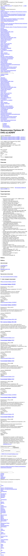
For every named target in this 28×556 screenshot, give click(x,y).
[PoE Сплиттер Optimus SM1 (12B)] (9, 319)
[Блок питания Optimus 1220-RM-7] (9, 302)
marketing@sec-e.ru (7, 444)
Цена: (2, 152)
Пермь (2, 532)
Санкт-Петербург (4, 539)
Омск (2, 529)
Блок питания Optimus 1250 (7, 416)
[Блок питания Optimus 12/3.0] (7, 376)
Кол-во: (2, 153)
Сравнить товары (4, 74)
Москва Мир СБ (4, 519)
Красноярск (3, 511)
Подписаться (15, 447)
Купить (2, 157)
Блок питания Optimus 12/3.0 (7, 379)
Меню (2, 475)
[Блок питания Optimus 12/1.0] (7, 337)
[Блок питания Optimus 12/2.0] (7, 358)
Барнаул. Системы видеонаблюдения (9, 489)
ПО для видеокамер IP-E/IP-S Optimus (9, 276)
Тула (2, 546)
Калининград (4, 506)
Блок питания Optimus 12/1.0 (7, 340)
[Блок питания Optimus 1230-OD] (8, 281)
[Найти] (13, 472)
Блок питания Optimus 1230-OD (8, 284)
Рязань (2, 537)
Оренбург (3, 530)
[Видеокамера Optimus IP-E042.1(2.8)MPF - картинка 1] (13, 136)
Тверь (2, 544)
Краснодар (3, 510)
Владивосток (3, 493)
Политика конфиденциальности (8, 466)
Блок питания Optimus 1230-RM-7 (8, 397)
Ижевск (2, 502)
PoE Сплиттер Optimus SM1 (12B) (8, 321)
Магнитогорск (4, 514)
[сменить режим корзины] (4, 75)
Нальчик (2, 524)
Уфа (1, 550)
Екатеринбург (4, 499)
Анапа (2, 485)
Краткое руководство (5, 269)
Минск (2, 516)
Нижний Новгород (5, 525)
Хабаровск (3, 552)
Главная (2, 473)
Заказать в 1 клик (8, 157)
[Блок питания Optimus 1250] (7, 414)
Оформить (3, 77)
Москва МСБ (3, 520)
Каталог (2, 474)
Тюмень (2, 547)
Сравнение (3, 477)
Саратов (2, 540)
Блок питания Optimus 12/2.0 (7, 360)
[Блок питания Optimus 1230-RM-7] (9, 394)
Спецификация (4, 265)
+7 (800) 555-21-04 (8, 5)
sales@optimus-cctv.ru (13, 453)
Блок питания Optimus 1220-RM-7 (8, 304)
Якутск (2, 554)
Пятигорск (3, 533)
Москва (2, 518)
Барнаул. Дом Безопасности (7, 487)
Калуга (2, 507)
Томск (2, 545)
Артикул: (3, 135)
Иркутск (2, 503)
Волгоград (3, 496)
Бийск (2, 490)
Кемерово (3, 509)
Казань (2, 505)
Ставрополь (3, 541)
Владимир (3, 494)
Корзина (2, 75)
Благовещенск (4, 491)
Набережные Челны (5, 523)
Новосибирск (4, 526)
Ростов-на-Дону (4, 536)
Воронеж (3, 497)
